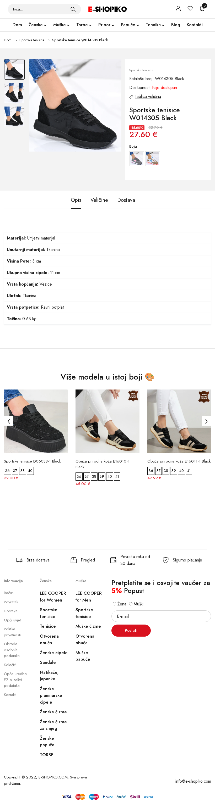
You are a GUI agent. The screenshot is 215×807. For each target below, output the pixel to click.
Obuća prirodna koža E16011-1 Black (179, 461)
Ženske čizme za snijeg (53, 725)
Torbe (82, 24)
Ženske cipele (54, 652)
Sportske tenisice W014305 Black (80, 40)
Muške (59, 24)
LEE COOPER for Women (53, 596)
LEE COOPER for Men (89, 596)
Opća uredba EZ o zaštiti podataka (15, 679)
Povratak (11, 602)
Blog (175, 24)
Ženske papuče (47, 741)
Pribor (104, 24)
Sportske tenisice (31, 40)
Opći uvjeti (13, 620)
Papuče (128, 24)
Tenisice (48, 626)
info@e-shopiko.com (193, 781)
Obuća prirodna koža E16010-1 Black (103, 464)
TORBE (46, 755)
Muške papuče (83, 656)
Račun (9, 593)
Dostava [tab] (126, 200)
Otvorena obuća (49, 639)
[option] (14, 70)
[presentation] (8, 421)
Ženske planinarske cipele (51, 695)
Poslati (131, 630)
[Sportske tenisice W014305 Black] (75, 105)
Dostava (11, 611)
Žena (121, 604)
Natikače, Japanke (49, 675)
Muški (137, 604)
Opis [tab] (76, 200)
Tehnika (153, 24)
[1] (73, 9)
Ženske (36, 24)
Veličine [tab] (99, 200)
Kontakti (195, 24)
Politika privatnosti (12, 632)
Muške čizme (88, 626)
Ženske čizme (53, 712)
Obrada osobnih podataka (12, 650)
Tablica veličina (148, 96)
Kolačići (10, 665)
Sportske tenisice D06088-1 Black (32, 461)
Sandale (48, 662)
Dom (17, 24)
